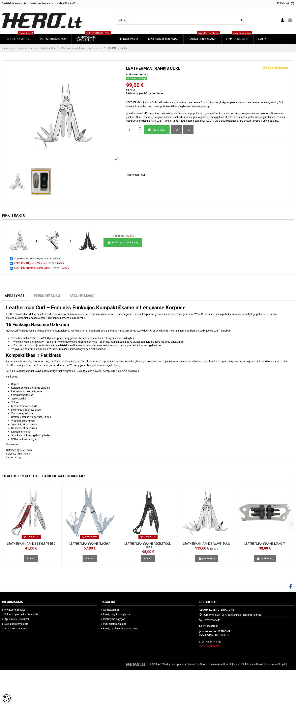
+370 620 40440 (66, 3)
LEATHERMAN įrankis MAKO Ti (264, 543)
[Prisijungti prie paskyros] (282, 20)
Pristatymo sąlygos (114, 619)
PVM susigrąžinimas (114, 623)
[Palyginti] (188, 130)
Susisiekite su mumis (14, 3)
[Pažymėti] (176, 130)
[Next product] (293, 48)
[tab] (82, 295)
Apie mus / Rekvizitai (16, 619)
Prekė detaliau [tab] (47, 296)
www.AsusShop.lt (221, 664)
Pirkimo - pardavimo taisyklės (21, 614)
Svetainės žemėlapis (42, 3)
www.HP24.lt (240, 664)
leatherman (133, 174)
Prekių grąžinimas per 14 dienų (120, 628)
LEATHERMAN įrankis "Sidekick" (31, 263)
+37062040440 (211, 620)
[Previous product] (291, 48)
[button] (4, 524)
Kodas (130, 74)
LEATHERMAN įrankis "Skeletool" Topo (148, 545)
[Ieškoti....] (242, 20)
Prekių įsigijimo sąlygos (116, 614)
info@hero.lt (210, 625)
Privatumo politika (14, 609)
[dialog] (6, 698)
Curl (143, 174)
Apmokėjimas (111, 609)
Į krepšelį (159, 129)
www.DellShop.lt (199, 664)
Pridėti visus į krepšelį (124, 242)
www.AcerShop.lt (276, 664)
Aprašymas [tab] (15, 296)
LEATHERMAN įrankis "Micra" (89, 543)
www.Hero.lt (257, 664)
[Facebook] (291, 587)
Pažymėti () (287, 3)
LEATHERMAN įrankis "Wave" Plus (206, 543)
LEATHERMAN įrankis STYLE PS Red (31, 543)
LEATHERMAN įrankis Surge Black (32, 267)
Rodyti (31, 558)
